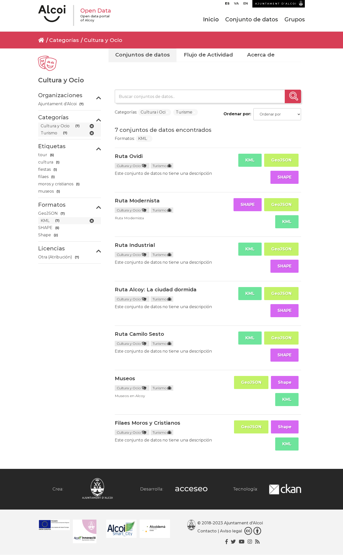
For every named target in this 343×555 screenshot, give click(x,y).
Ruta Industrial (135, 245)
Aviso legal (231, 531)
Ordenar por (236, 114)
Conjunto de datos (251, 19)
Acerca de (260, 54)
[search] (293, 96)
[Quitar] (167, 112)
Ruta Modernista (137, 201)
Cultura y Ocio (103, 40)
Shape (285, 382)
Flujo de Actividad (208, 54)
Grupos (294, 19)
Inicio (211, 19)
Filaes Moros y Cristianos (147, 423)
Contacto (207, 531)
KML (250, 160)
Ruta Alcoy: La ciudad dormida (156, 290)
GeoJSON (281, 160)
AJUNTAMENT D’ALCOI (276, 3)
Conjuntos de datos (142, 54)
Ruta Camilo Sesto (139, 334)
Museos (125, 378)
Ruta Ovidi (129, 156)
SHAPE (284, 177)
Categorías (64, 40)
